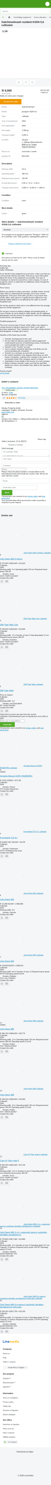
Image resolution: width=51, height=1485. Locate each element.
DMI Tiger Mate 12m (9, 625)
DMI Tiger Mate (7, 690)
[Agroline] (9, 17)
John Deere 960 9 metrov (11, 559)
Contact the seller (11, 102)
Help (4, 1358)
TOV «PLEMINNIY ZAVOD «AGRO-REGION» (20, 388)
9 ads (11, 393)
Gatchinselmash (28, 107)
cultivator (25, 116)
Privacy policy (8, 1402)
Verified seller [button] (10, 390)
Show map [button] (42, 439)
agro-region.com (8, 412)
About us (6, 1353)
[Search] (47, 11)
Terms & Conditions (10, 1398)
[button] (47, 4)
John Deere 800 (7, 899)
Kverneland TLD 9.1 (9, 838)
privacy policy (32, 496)
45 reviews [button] (22, 398)
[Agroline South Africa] (15, 4)
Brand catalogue (9, 1414)
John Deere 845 (7, 961)
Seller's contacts (9, 1362)
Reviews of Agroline (10, 1410)
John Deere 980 (7, 1029)
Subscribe (7, 724)
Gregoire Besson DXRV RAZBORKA (16, 776)
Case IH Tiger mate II (9, 1161)
